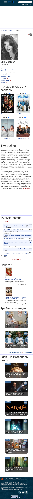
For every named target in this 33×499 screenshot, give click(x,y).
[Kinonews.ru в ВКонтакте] (23, 492)
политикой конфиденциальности (9, 484)
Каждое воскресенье (7, 114)
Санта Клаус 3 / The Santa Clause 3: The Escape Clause (17, 254)
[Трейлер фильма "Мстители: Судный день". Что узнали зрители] (16, 464)
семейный (3, 70)
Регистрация (25, 4)
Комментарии (21, 284)
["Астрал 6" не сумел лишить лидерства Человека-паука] (16, 426)
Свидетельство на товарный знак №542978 (11, 489)
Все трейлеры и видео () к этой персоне (20, 352)
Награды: (4, 78)
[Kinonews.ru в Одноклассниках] (26, 492)
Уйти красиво (23, 114)
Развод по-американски (7, 139)
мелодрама (18, 69)
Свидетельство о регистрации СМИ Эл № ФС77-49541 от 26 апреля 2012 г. (15, 488)
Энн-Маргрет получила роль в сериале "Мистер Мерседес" (14, 278)
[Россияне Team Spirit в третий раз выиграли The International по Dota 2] (16, 370)
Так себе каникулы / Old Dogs (12, 238)
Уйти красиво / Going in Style (11, 229)
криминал (25, 69)
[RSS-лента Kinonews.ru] (19, 492)
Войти (30, 4)
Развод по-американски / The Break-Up (14, 249)
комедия (12, 69)
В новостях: (4, 74)
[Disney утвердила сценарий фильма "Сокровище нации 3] (16, 388)
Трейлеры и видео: (7, 76)
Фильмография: (6, 80)
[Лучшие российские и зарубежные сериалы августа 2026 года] (16, 446)
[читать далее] (27, 188)
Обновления (18, 478)
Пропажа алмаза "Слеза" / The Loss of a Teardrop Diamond (17, 242)
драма (7, 69)
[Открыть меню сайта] (2, 2)
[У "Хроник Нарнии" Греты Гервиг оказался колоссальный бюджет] (16, 408)
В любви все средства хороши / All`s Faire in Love (17, 235)
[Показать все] (16, 259)
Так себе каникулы (23, 138)
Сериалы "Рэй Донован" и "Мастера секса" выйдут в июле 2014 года (15, 297)
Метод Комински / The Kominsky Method (15, 226)
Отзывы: (4, 82)
